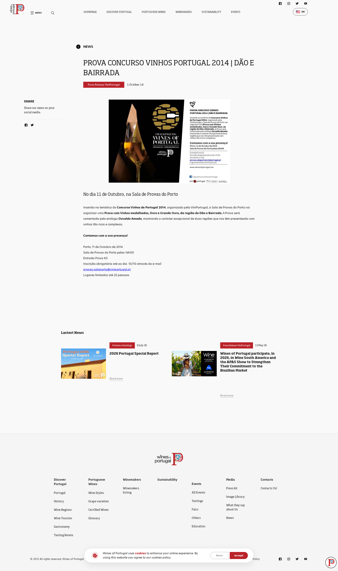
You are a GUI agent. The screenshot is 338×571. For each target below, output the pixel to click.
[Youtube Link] (305, 3)
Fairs (195, 509)
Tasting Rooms (63, 535)
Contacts (267, 479)
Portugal (59, 493)
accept (238, 555)
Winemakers (184, 11)
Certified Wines (98, 509)
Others (196, 518)
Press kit (231, 488)
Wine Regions (63, 509)
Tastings (197, 501)
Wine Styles (96, 493)
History (59, 501)
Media (230, 479)
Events (235, 11)
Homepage (90, 11)
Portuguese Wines (154, 11)
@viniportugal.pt (119, 269)
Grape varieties (98, 501)
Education (198, 526)
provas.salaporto (95, 269)
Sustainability (211, 11)
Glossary (94, 518)
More (219, 555)
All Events (198, 492)
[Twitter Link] (31, 124)
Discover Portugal (119, 11)
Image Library (235, 496)
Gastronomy (62, 526)
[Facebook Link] (25, 124)
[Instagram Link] (289, 3)
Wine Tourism (63, 518)
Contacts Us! (269, 488)
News (88, 46)
